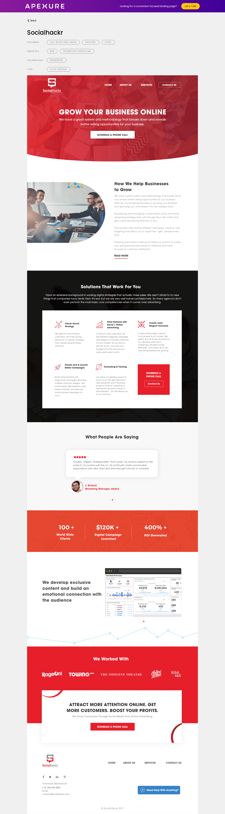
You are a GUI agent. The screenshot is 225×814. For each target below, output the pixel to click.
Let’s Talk (190, 6)
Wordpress (56, 60)
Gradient (90, 42)
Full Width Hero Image (63, 42)
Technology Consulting (77, 51)
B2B (52, 51)
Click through (58, 69)
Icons (108, 42)
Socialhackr (45, 32)
